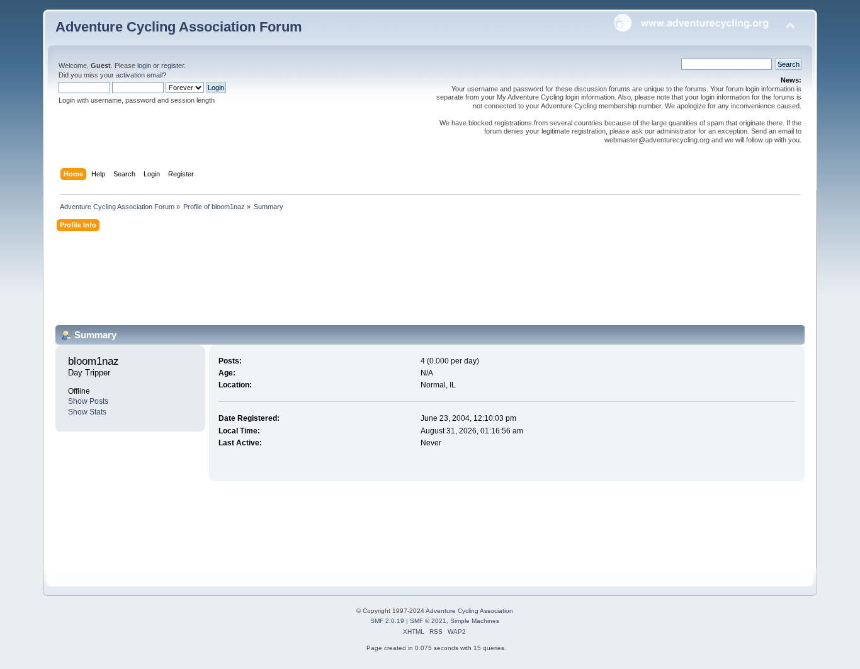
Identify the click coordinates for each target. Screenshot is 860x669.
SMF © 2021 (428, 620)
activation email (139, 75)
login (144, 65)
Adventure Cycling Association (469, 610)
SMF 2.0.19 (387, 620)
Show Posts (88, 401)
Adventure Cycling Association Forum (178, 27)
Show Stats (87, 412)
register (172, 65)
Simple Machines (474, 620)
